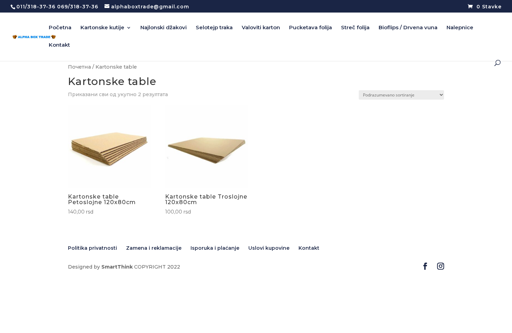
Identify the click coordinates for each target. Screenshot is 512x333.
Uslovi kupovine (268, 248)
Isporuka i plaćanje (215, 248)
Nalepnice (460, 28)
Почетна (79, 67)
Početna (60, 28)
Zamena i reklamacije (153, 248)
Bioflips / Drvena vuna (408, 28)
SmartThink (117, 267)
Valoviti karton (261, 28)
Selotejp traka (214, 28)
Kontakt (59, 45)
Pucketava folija (310, 28)
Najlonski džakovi (163, 28)
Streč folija (355, 28)
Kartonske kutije (102, 28)
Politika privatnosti (92, 248)
